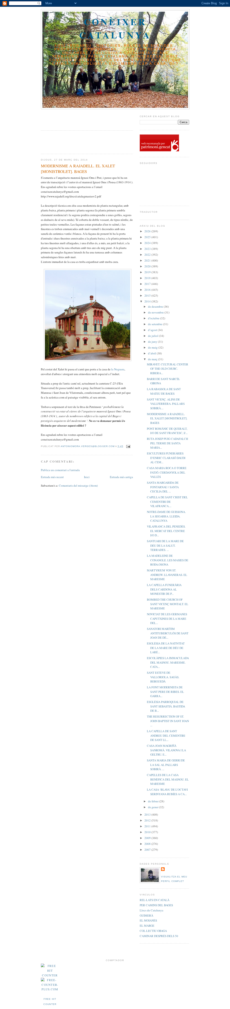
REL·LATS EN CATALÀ (154, 900)
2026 (147, 231)
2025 (147, 237)
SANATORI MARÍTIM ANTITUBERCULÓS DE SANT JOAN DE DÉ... (167, 633)
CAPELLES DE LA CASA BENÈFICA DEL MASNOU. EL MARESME (168, 779)
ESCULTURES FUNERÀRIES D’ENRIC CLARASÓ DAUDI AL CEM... (166, 457)
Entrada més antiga (121, 477)
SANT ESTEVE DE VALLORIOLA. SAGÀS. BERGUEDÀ (163, 677)
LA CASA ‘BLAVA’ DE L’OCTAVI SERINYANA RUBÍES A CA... (167, 792)
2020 (147, 266)
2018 (147, 278)
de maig (153, 347)
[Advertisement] (67, 118)
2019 (147, 272)
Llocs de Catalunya (151, 910)
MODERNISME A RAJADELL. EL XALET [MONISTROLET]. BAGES (167, 418)
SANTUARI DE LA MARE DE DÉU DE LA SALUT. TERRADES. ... (165, 545)
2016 (147, 290)
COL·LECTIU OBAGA (153, 931)
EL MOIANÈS (148, 920)
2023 (147, 249)
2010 (147, 832)
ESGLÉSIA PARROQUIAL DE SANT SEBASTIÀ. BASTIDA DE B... (166, 706)
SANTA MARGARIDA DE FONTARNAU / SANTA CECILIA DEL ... (163, 487)
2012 (147, 820)
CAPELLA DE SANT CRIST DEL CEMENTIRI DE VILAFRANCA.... (167, 501)
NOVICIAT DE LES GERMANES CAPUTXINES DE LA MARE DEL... (167, 618)
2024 (147, 243)
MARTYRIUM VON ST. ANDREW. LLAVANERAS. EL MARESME (167, 574)
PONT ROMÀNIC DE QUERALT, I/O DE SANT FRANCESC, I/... (167, 431)
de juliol (153, 336)
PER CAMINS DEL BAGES (156, 905)
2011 (147, 826)
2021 (147, 260)
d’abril (152, 353)
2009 (147, 838)
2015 (147, 295)
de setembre (155, 324)
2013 (147, 814)
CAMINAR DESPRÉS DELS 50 (159, 936)
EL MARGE (147, 926)
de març (153, 359)
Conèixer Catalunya (115, 28)
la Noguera (117, 369)
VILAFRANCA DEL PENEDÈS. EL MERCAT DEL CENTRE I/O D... (166, 530)
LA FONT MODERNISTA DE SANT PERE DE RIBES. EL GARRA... (165, 691)
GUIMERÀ (146, 915)
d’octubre (154, 318)
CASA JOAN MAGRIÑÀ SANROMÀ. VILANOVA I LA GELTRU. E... (166, 750)
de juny (153, 342)
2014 (147, 301)
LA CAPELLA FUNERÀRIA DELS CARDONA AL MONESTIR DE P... (164, 589)
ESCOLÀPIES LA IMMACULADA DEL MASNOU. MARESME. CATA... (168, 662)
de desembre (156, 306)
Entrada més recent (52, 477)
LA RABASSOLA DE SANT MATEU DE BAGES (164, 391)
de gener (153, 807)
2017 (147, 284)
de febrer (153, 801)
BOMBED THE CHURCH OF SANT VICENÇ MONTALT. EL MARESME (167, 603)
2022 (147, 255)
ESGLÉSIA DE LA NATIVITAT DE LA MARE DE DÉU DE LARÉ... (166, 647)
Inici (87, 477)
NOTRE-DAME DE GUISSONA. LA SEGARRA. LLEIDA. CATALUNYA (166, 516)
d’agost (153, 330)
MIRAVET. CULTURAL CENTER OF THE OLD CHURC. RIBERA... (167, 368)
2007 (147, 850)
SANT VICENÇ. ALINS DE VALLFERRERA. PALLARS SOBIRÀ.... (166, 403)
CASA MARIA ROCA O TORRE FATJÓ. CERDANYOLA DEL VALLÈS (166, 472)
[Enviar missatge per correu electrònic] (128, 446)
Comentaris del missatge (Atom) (78, 485)
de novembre (156, 312)
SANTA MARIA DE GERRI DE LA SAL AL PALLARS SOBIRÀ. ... (166, 764)
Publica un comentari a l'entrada (60, 470)
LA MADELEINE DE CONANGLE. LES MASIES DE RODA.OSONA (167, 560)
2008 (147, 844)
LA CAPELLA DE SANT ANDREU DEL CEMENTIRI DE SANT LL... (166, 735)
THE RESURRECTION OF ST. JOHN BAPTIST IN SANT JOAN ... (168, 720)
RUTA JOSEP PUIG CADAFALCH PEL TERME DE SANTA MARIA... (167, 443)
